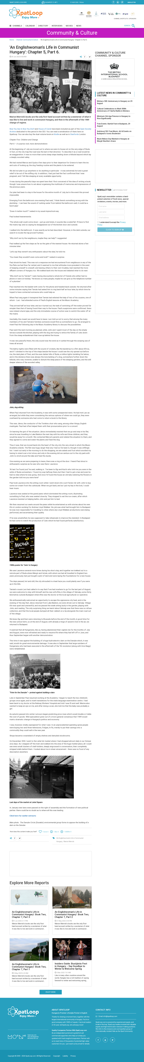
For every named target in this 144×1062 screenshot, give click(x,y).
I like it (56, 832)
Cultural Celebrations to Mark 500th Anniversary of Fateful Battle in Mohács (113, 110)
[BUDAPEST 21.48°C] (50, 4)
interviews (57, 26)
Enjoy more (51, 992)
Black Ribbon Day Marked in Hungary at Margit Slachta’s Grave (113, 140)
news (78, 26)
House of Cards (44, 129)
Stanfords (74, 134)
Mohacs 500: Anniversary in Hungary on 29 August (114, 102)
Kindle (56, 134)
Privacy (73, 1056)
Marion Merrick (69, 841)
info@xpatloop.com (110, 1016)
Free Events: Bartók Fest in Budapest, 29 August (113, 125)
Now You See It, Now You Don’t (22, 129)
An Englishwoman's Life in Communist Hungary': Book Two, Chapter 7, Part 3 (29, 914)
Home (12, 40)
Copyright (56, 1056)
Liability (65, 1056)
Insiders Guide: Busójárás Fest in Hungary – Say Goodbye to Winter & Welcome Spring (71, 966)
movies (69, 26)
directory (43, 26)
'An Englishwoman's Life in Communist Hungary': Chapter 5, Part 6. (44, 49)
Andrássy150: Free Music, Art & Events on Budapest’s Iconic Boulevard (114, 132)
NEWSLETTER (132, 2)
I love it (45, 832)
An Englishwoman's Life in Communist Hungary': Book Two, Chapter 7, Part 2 (72, 914)
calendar (30, 26)
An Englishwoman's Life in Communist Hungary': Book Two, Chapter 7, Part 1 (29, 967)
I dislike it (67, 832)
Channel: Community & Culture (27, 40)
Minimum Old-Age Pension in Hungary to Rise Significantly (113, 117)
